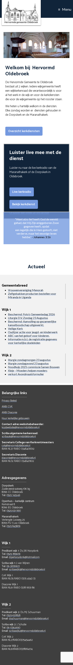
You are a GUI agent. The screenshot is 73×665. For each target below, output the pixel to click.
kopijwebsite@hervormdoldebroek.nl (21, 427)
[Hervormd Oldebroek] (21, 2)
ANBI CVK (7, 406)
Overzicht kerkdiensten (24, 131)
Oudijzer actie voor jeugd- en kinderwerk (33, 332)
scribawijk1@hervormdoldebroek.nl (27, 569)
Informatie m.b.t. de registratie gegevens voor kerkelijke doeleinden (32, 340)
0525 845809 (13, 526)
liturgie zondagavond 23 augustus (28, 363)
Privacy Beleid (9, 401)
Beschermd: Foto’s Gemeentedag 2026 (31, 314)
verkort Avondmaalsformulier (26, 374)
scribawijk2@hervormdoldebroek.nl (27, 631)
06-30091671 (13, 566)
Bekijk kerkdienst (23, 204)
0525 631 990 (14, 511)
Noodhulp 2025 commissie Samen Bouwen (34, 367)
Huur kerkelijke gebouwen (15, 418)
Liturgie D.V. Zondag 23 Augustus (28, 318)
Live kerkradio (21, 191)
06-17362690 (13, 627)
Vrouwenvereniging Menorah (25, 290)
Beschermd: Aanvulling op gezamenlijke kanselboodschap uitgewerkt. (32, 323)
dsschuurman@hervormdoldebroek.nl (29, 618)
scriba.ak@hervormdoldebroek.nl (19, 436)
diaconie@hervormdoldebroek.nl (19, 458)
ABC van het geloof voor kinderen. (28, 335)
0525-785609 (13, 554)
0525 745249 (13, 495)
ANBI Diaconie (9, 412)
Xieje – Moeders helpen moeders (27, 370)
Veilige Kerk (15, 328)
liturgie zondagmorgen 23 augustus (29, 360)
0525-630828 (13, 615)
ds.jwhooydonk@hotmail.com (24, 557)
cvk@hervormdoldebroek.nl (16, 445)
